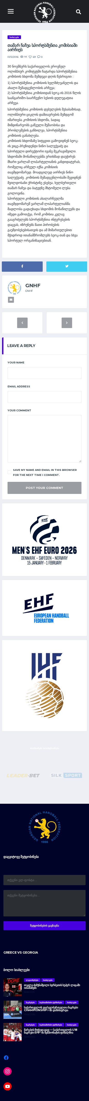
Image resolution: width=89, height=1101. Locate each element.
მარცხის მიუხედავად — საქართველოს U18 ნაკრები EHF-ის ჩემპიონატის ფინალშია (50, 1031)
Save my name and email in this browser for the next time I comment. (45, 472)
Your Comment (19, 410)
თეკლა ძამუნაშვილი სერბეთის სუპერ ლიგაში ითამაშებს (52, 986)
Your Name (16, 362)
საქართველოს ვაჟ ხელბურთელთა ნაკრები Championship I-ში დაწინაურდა (51, 1009)
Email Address (19, 386)
